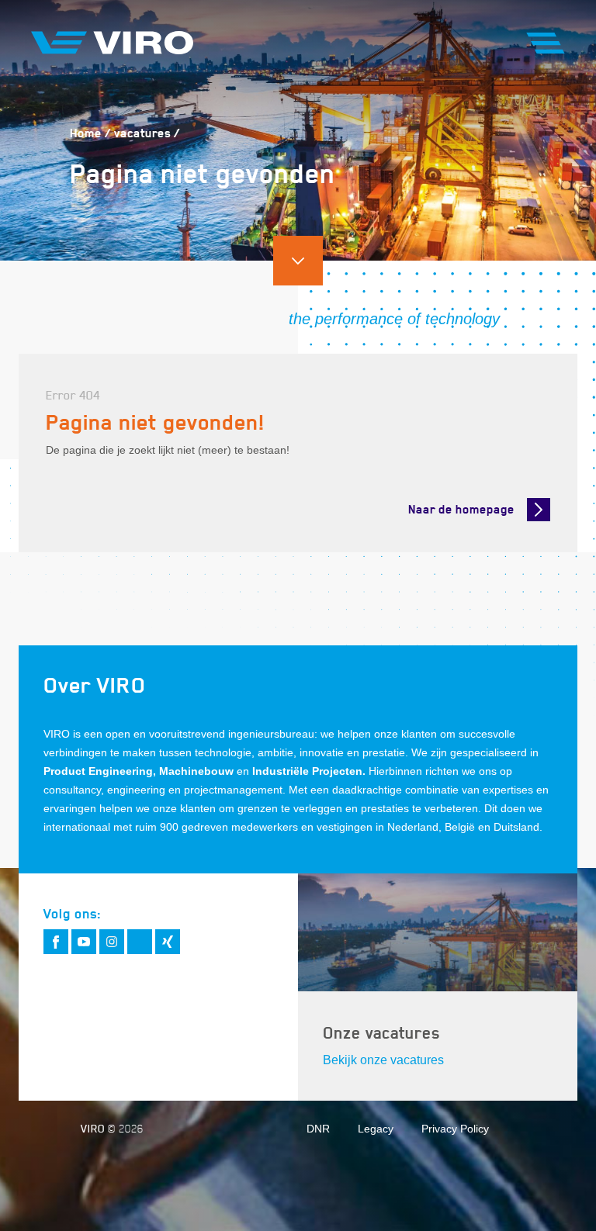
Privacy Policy (455, 1128)
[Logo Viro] (112, 42)
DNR (318, 1128)
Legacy (375, 1128)
